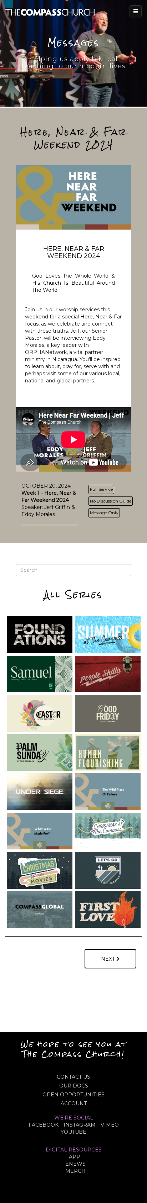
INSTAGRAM (80, 1125)
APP (74, 1157)
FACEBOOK (44, 1125)
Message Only (104, 512)
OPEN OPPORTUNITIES (73, 1094)
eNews (75, 1164)
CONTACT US (73, 1077)
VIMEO (110, 1125)
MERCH (75, 1171)
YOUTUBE (73, 1132)
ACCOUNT (74, 1103)
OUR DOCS (73, 1086)
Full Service (101, 489)
